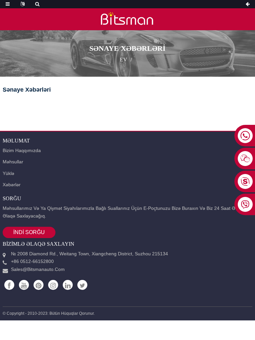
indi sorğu (29, 232)
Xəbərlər (12, 184)
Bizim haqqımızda (22, 150)
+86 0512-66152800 (32, 261)
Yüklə (8, 173)
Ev (123, 59)
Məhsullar (13, 161)
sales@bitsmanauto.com (38, 269)
